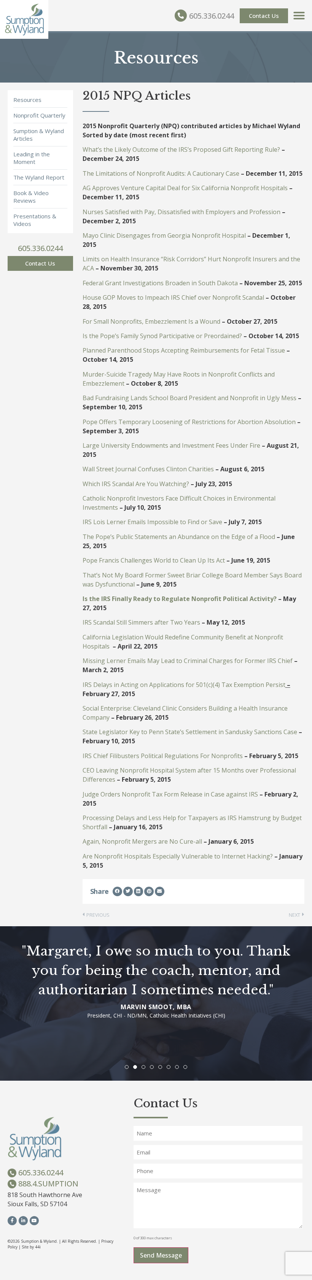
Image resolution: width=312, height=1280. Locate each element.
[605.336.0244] (181, 16)
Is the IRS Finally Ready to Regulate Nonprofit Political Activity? (180, 599)
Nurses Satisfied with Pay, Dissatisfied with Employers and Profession (181, 212)
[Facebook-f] (12, 1220)
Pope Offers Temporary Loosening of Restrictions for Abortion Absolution (189, 422)
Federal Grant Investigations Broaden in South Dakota (160, 283)
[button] (299, 15)
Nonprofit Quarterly (39, 115)
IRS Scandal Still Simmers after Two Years (141, 622)
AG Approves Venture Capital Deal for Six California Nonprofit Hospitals (185, 188)
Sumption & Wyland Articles (38, 134)
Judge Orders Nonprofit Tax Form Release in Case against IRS (170, 794)
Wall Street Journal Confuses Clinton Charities (148, 469)
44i (38, 1247)
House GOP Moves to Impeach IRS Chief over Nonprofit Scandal (173, 297)
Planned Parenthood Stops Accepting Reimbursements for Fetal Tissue (184, 350)
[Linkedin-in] (23, 1220)
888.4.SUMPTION (48, 1183)
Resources (27, 99)
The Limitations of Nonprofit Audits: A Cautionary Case (161, 173)
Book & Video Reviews (31, 196)
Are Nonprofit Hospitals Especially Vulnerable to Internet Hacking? (178, 856)
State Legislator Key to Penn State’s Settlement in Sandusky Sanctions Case (190, 732)
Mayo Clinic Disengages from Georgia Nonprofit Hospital (164, 235)
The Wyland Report (38, 177)
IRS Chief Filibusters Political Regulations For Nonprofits (163, 756)
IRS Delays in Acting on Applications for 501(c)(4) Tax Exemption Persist (184, 685)
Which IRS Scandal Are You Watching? (136, 484)
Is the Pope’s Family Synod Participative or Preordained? (162, 336)
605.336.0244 (211, 16)
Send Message (161, 1255)
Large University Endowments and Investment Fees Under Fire (171, 445)
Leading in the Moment (31, 157)
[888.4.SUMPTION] (12, 1184)
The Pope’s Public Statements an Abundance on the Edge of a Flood (179, 537)
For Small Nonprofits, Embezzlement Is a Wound (151, 321)
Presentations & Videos (34, 219)
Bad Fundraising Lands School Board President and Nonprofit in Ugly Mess (189, 398)
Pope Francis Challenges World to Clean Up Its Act (154, 560)
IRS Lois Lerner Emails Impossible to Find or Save (152, 522)
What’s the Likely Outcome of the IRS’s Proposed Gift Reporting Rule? (181, 149)
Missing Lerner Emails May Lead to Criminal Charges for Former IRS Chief (188, 661)
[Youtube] (34, 1220)
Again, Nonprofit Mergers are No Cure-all (142, 841)
